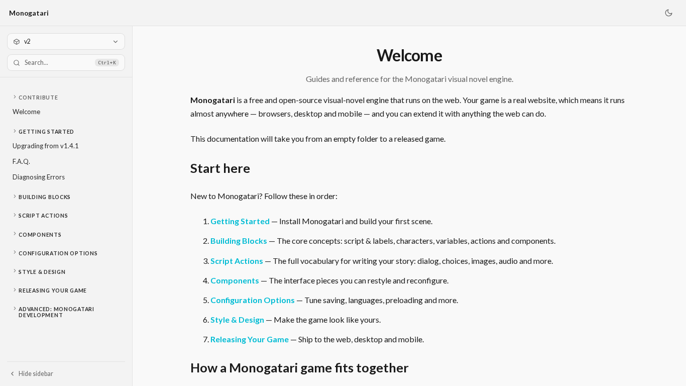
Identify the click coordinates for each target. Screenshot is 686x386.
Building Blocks (45, 197)
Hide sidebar (36, 373)
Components (40, 235)
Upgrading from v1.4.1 (46, 146)
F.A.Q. (21, 161)
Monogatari (29, 13)
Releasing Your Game (53, 290)
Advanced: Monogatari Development (56, 312)
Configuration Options (58, 253)
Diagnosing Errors (39, 177)
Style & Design (42, 272)
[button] (66, 97)
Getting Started (46, 132)
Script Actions (43, 216)
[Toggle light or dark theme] (668, 13)
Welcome (26, 112)
